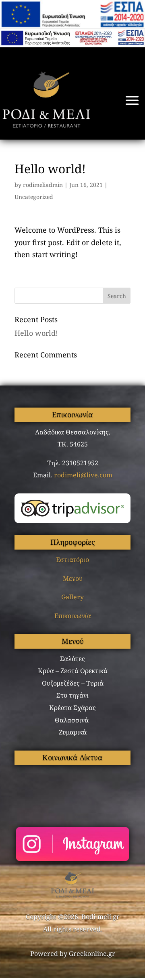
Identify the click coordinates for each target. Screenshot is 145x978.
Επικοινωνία (72, 615)
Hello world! (36, 333)
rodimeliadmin (43, 185)
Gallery (72, 596)
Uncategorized (33, 197)
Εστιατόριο (72, 559)
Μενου (73, 578)
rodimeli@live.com (83, 475)
